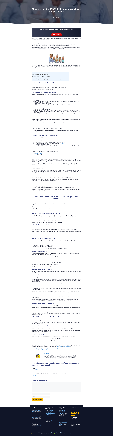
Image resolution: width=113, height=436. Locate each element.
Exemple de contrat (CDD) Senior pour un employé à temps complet (50, 79)
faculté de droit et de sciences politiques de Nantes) (65, 354)
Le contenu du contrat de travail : (41, 76)
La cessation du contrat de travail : (42, 78)
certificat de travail (38, 153)
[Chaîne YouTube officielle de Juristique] (78, 413)
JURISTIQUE (34, 2)
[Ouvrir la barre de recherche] (80, 2)
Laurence (46, 353)
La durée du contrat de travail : (41, 74)
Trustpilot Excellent (58, 433)
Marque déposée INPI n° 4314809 (66, 433)
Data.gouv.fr (63, 432)
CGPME (75, 167)
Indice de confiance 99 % (55, 432)
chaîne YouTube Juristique (45, 30)
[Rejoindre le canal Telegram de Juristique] (76, 413)
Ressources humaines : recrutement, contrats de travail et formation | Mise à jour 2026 (45, 348)
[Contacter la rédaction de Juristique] (74, 415)
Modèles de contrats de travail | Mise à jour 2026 (40, 349)
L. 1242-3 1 (37, 38)
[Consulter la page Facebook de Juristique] (72, 413)
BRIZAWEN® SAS (43, 432)
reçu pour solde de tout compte (40, 155)
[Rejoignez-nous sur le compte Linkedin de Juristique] (72, 415)
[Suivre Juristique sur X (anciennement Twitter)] (74, 413)
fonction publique (71, 30)
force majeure (61, 143)
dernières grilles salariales (61, 30)
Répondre (34, 375)
